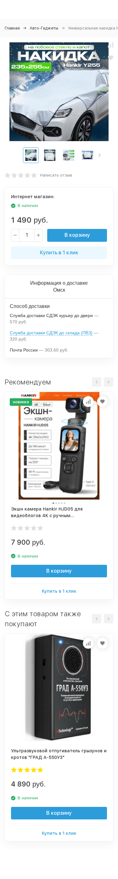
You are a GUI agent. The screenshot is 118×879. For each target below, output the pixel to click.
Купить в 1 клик (59, 253)
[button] (99, 155)
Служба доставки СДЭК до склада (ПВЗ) (51, 332)
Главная (12, 28)
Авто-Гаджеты (44, 28)
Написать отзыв (56, 175)
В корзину (77, 235)
